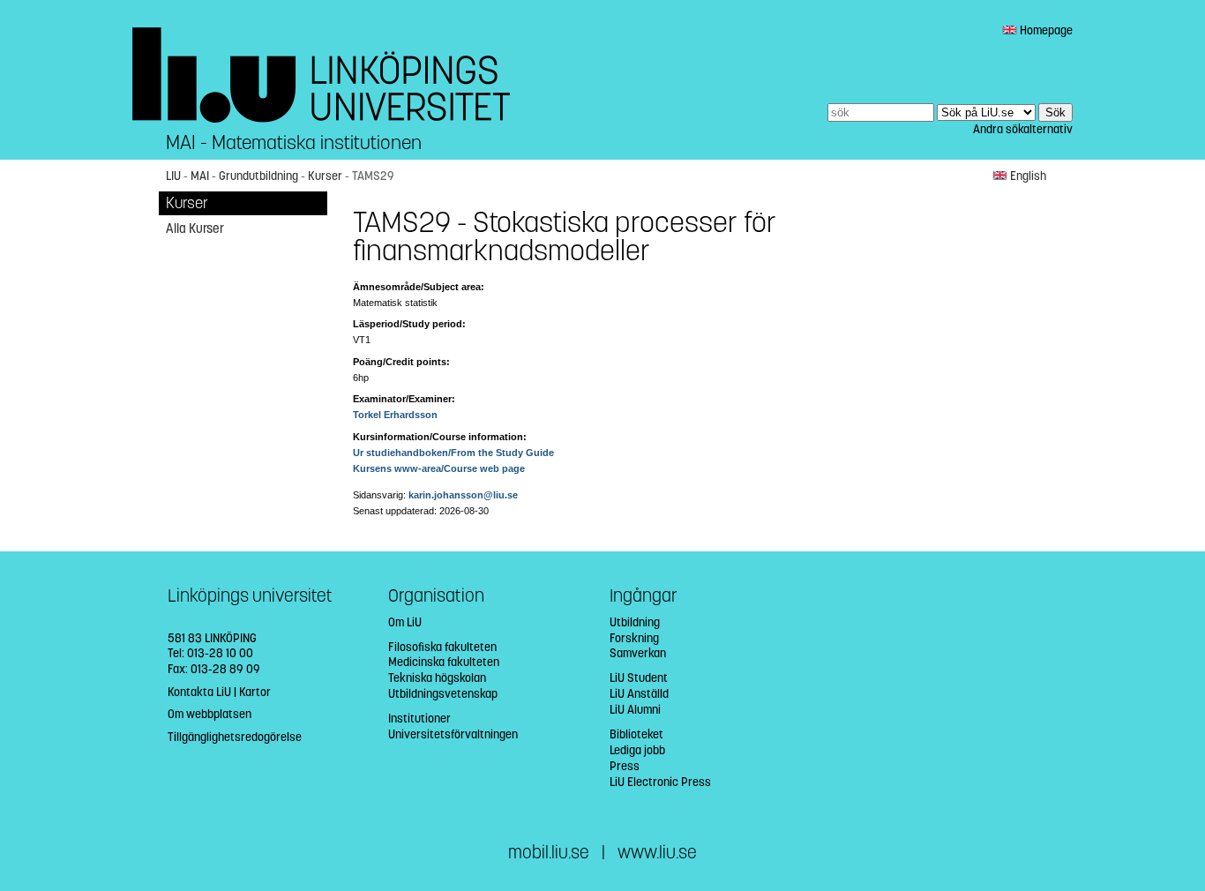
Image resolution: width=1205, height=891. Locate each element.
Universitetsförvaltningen (453, 734)
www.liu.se (657, 853)
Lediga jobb (637, 750)
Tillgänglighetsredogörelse (235, 737)
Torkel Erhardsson (395, 414)
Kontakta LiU (199, 692)
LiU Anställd (639, 693)
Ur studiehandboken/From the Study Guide (453, 452)
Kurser (325, 175)
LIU (173, 175)
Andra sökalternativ (1023, 129)
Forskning (634, 638)
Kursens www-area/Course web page (439, 468)
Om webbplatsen (209, 714)
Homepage (1045, 30)
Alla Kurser (195, 228)
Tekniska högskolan (437, 677)
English (1026, 175)
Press (625, 766)
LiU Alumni (635, 709)
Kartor (255, 692)
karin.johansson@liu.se (463, 495)
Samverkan (638, 653)
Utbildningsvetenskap (443, 693)
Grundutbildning (258, 175)
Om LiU (405, 622)
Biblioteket (636, 734)
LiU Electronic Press (660, 782)
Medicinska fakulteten (443, 662)
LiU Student (639, 677)
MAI (200, 175)
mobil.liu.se (548, 853)
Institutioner (419, 718)
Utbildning (635, 622)
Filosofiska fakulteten (442, 647)
